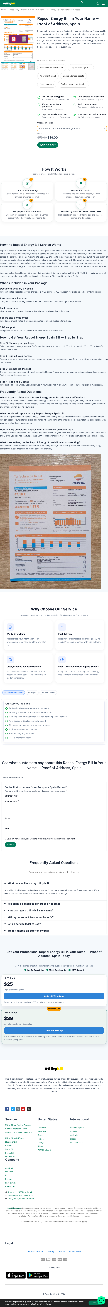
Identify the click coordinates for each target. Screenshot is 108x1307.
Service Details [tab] (48, 692)
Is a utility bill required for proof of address (34, 903)
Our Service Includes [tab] (13, 692)
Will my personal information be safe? (31, 917)
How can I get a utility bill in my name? (30, 910)
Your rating (12, 796)
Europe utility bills (15, 10)
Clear (39, 133)
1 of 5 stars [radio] (21, 797)
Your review (12, 801)
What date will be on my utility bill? (28, 883)
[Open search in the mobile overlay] (82, 2)
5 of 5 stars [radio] (36, 797)
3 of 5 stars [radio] (29, 797)
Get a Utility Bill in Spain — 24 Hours (39, 10)
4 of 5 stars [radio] (32, 797)
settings (48, 1304)
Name (7, 818)
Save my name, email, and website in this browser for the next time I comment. (41, 839)
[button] (103, 3)
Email (7, 828)
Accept (95, 1303)
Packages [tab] (32, 692)
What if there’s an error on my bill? (28, 930)
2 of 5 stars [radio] (25, 797)
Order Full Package (54, 1030)
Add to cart (48, 145)
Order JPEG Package (54, 996)
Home (3, 10)
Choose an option (45, 123)
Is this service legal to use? (24, 924)
